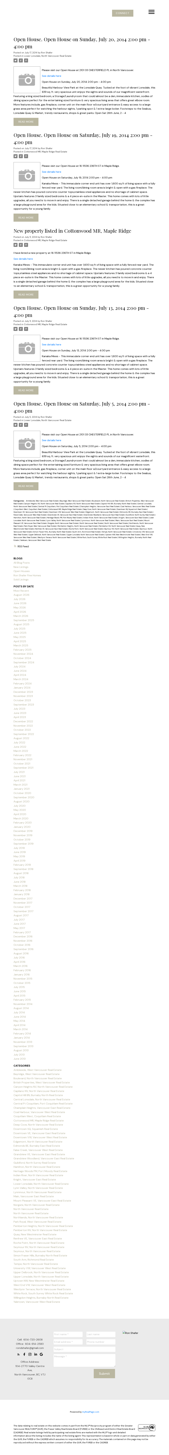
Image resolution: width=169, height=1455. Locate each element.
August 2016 (21, 953)
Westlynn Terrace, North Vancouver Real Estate (57, 537)
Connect (122, 13)
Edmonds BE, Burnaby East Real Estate (136, 512)
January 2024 (22, 687)
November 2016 (23, 940)
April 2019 (19, 860)
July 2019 (19, 848)
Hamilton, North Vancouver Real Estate (30, 517)
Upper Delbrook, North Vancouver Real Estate (47, 534)
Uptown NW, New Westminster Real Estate (122, 534)
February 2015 (22, 999)
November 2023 (23, 696)
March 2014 (21, 1029)
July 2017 (19, 919)
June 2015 (20, 991)
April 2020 (20, 814)
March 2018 (20, 886)
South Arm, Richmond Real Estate (86, 532)
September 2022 (24, 734)
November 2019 (23, 835)
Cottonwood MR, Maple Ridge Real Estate (45, 151)
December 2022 (23, 721)
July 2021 (19, 772)
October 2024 (22, 658)
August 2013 (21, 1050)
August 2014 (21, 1008)
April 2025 (20, 641)
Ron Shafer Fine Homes (27, 575)
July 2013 (19, 1054)
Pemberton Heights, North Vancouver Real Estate (78, 526)
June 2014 (20, 1016)
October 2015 (22, 983)
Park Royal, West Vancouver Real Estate (40, 526)
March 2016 (21, 966)
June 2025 (20, 632)
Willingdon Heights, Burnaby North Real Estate (41, 1297)
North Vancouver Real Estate (91, 523)
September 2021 (23, 767)
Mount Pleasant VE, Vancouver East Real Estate (42, 1200)
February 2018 (22, 890)
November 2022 (23, 725)
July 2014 (19, 1012)
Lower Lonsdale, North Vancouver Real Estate (47, 56)
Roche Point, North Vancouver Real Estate (86, 529)
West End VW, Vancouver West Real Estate (39, 1285)
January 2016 (22, 974)
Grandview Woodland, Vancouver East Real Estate (104, 515)
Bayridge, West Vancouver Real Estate (75, 501)
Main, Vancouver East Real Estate (129, 520)
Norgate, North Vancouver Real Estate (63, 523)
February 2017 (22, 932)
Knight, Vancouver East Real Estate (133, 517)
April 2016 (19, 962)
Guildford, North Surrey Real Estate (140, 515)
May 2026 (20, 607)
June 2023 (20, 713)
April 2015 (19, 995)
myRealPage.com (90, 1412)
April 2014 (20, 1025)
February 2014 (22, 1033)
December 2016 (23, 936)
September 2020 (24, 797)
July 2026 (19, 599)
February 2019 (22, 865)
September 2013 (23, 1046)
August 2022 (21, 738)
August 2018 (21, 873)
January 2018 (22, 894)
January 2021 (22, 789)
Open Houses (22, 571)
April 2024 (20, 675)
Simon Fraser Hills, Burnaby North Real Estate (52, 532)
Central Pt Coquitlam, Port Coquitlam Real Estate (58, 506)
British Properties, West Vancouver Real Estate (42, 1082)
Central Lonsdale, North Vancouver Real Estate (42, 1099)
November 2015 (23, 978)
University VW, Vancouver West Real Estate (40, 1268)
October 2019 (22, 839)
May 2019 (19, 856)
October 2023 (22, 700)
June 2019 (20, 852)
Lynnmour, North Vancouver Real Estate (98, 520)
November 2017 (23, 902)
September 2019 (24, 843)
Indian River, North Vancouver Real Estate (100, 517)
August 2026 (21, 595)
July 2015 (19, 987)
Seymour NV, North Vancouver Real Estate (121, 529)
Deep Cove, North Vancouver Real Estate (99, 509)
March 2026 (21, 616)
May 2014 (19, 1021)
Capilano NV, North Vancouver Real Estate (83, 503)
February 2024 (23, 683)
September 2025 (24, 620)
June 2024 (20, 671)
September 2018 (23, 869)
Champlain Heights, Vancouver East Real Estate (100, 506)
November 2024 (23, 654)
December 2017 (23, 898)
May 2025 (20, 637)
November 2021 (23, 759)
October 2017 (22, 907)
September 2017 (24, 911)
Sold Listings (21, 579)
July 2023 (19, 708)
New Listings (21, 567)
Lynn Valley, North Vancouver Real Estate (63, 520)
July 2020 (20, 806)
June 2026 (20, 603)
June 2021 (20, 776)
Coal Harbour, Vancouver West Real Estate (138, 506)
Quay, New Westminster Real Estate (35, 1234)
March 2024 (21, 679)
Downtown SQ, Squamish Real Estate (132, 509)
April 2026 (20, 612)
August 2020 (22, 801)
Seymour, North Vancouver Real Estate (37, 1251)
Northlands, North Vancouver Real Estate (38, 1217)
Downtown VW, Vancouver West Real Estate (67, 512)
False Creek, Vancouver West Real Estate (30, 515)
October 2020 (22, 793)
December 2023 (23, 692)
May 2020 (20, 810)
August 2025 (21, 624)
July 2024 (20, 666)
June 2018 (20, 881)
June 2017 (20, 924)
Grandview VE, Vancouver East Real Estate (65, 515)
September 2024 (24, 662)
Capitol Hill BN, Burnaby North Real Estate (118, 503)
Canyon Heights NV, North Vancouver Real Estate (44, 503)
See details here (51, 76)
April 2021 (19, 780)
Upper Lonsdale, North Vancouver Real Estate (85, 534)
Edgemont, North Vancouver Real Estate (102, 512)
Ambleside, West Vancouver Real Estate (42, 501)
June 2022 (20, 747)
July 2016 (19, 957)
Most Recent (21, 590)
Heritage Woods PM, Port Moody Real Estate (64, 517)
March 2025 (21, 645)
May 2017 (19, 928)
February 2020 (23, 822)
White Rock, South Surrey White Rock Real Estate (97, 537)
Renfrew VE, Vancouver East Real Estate (51, 529)
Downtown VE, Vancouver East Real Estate (31, 512)
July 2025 (19, 628)
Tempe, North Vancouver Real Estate (117, 532)
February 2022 (22, 755)
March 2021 (20, 784)
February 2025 (23, 649)
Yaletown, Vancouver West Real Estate (35, 540)
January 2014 (22, 1037)
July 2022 (19, 742)
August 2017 (21, 915)
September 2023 (24, 704)
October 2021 (22, 763)
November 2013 (23, 1042)
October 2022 (22, 730)
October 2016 (22, 945)
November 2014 (23, 1004)
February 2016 (22, 970)
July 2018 (19, 877)
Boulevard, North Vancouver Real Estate (108, 501)
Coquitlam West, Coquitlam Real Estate (31, 509)
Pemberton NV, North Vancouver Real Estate (117, 526)
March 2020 (21, 818)
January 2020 (22, 827)
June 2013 (20, 1058)
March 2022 (21, 751)
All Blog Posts (22, 562)
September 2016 (24, 949)
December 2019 (23, 831)
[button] (122, 13)
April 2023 (20, 717)
